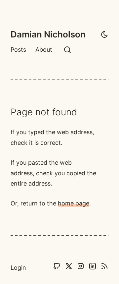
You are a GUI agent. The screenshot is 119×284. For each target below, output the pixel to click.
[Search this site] (67, 50)
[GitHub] (57, 267)
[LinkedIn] (93, 267)
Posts (18, 49)
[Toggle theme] (104, 34)
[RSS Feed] (104, 267)
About (43, 49)
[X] (69, 267)
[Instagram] (81, 267)
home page (73, 203)
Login (18, 267)
